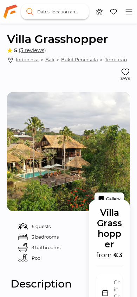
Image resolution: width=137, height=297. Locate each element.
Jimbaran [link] (116, 59)
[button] (99, 12)
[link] (11, 12)
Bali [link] (49, 59)
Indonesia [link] (27, 59)
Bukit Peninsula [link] (79, 59)
